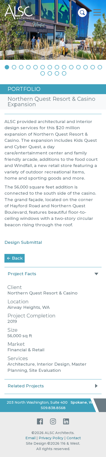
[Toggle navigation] (97, 12)
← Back (16, 258)
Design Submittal (23, 242)
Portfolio (23, 89)
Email (30, 438)
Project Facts (22, 273)
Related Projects (26, 385)
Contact (74, 438)
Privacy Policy (51, 438)
